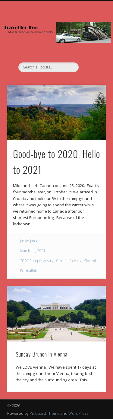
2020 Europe (30, 260)
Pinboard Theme (45, 413)
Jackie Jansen (30, 240)
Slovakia (75, 260)
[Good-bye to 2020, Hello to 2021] (56, 112)
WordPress (78, 413)
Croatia (61, 260)
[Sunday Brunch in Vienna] (56, 313)
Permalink (28, 270)
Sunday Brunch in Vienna (41, 354)
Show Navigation (91, 54)
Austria (48, 260)
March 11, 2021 (33, 250)
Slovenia (91, 260)
